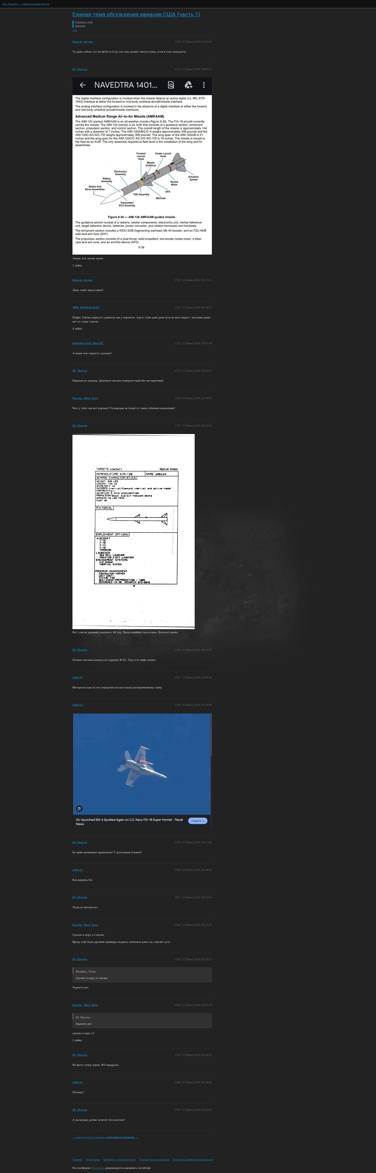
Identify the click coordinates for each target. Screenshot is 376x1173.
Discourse (98, 1167)
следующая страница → (122, 1137)
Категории (93, 1159)
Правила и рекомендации (119, 1159)
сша (74, 30)
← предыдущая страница (88, 1137)
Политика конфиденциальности (193, 1159)
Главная (77, 1159)
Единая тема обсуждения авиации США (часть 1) (136, 14)
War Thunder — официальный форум (25, 3)
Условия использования (154, 1159)
